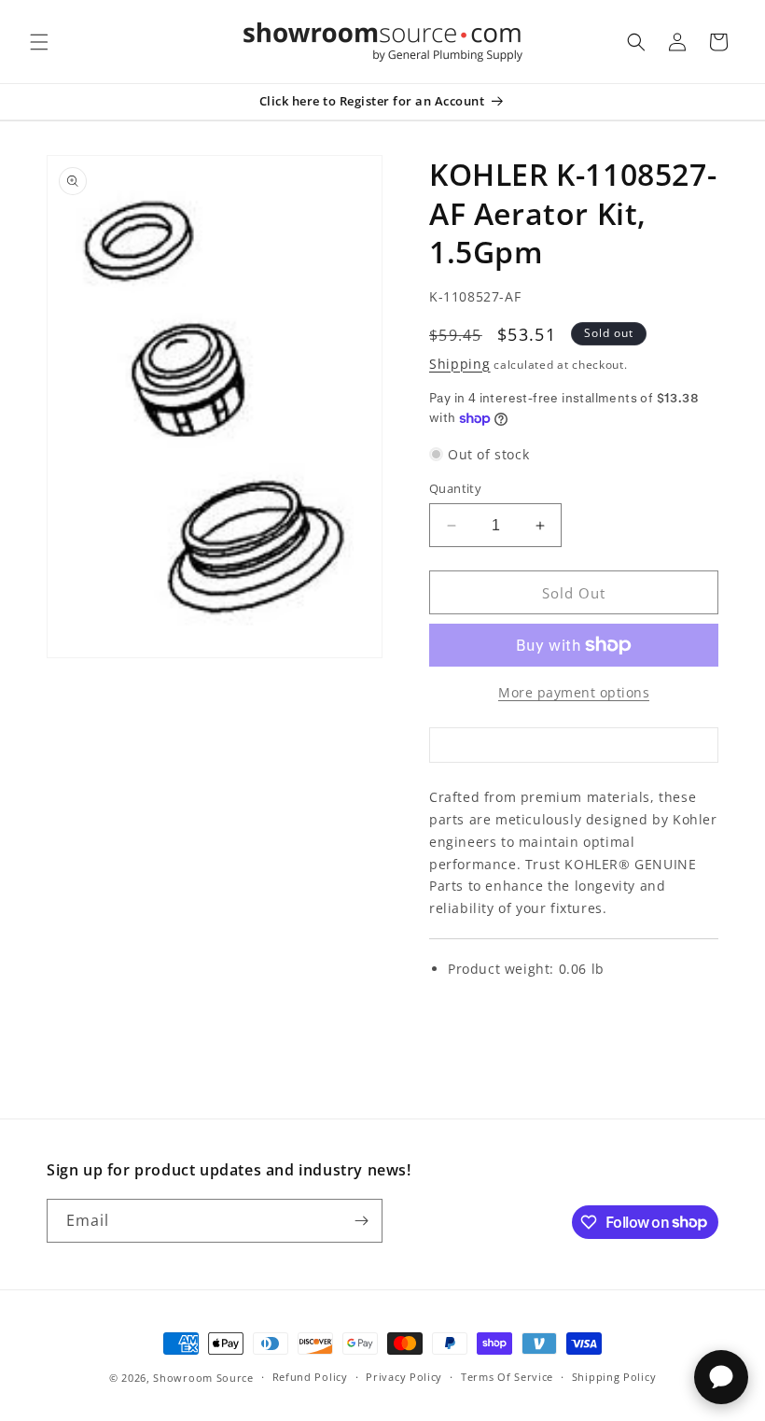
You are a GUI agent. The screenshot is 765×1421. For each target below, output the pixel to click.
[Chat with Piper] (721, 1377)
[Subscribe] (361, 1221)
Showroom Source (203, 1378)
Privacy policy (404, 1377)
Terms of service (507, 1377)
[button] (39, 42)
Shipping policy (614, 1377)
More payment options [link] (573, 692)
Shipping (460, 364)
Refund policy (310, 1377)
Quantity (455, 488)
